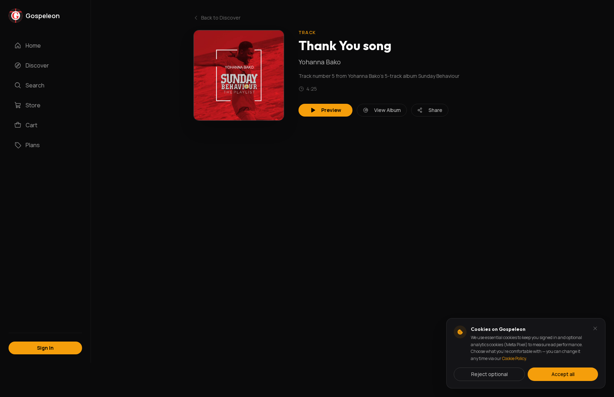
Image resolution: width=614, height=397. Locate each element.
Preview (331, 110)
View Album (387, 110)
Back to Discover (221, 17)
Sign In (45, 347)
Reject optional (489, 374)
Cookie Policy (514, 358)
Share (435, 110)
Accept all (563, 374)
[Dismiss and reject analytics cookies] (595, 328)
